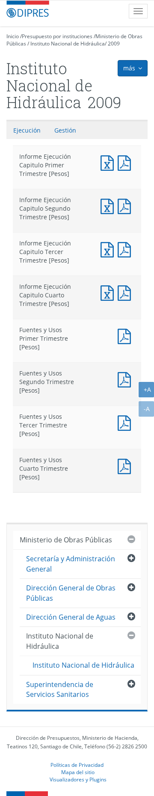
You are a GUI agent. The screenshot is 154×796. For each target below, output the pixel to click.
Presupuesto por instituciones (57, 36)
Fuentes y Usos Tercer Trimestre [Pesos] (126, 422)
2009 (114, 43)
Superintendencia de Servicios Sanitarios (59, 689)
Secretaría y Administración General (70, 563)
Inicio (12, 36)
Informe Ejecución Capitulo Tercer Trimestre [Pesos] (109, 248)
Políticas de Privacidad (77, 764)
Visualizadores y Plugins (78, 779)
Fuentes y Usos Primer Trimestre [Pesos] (126, 335)
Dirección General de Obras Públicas (71, 592)
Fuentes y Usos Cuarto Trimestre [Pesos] (126, 465)
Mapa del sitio (78, 772)
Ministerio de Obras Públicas (66, 540)
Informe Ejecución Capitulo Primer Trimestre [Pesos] (109, 162)
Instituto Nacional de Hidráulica (67, 43)
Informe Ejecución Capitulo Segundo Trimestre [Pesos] (109, 205)
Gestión (65, 130)
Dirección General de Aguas (71, 617)
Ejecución (27, 130)
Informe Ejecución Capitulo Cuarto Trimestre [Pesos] (109, 292)
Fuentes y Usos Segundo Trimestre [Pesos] (126, 378)
